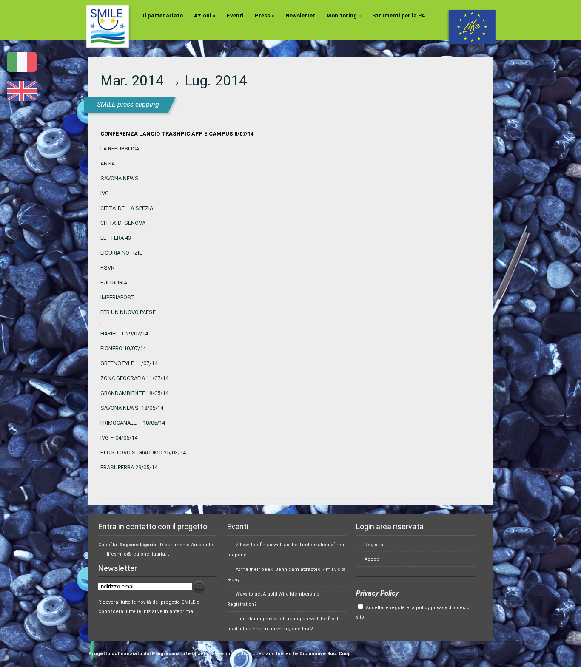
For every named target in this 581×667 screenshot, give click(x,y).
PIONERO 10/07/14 (123, 348)
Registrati (375, 545)
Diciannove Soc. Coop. (325, 653)
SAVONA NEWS (119, 178)
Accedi (373, 559)
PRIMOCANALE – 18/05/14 (132, 423)
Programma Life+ (173, 653)
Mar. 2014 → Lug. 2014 (173, 80)
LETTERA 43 (115, 238)
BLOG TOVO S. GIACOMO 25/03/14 (143, 452)
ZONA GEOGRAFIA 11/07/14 (134, 378)
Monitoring (343, 15)
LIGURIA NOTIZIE (121, 253)
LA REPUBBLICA (119, 148)
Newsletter (300, 15)
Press (264, 15)
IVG (104, 193)
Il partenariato (163, 15)
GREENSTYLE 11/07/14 (128, 363)
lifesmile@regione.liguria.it (138, 554)
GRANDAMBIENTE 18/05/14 (134, 393)
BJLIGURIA (113, 282)
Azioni (205, 15)
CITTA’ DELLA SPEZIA (126, 208)
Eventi (235, 15)
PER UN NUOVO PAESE (128, 312)
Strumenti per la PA (398, 15)
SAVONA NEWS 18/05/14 (131, 408)
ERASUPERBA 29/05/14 (128, 467)
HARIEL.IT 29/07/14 (124, 333)
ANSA (107, 163)
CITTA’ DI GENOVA (122, 223)
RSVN (107, 267)
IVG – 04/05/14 (118, 437)
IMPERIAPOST (117, 297)
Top (560, 646)
